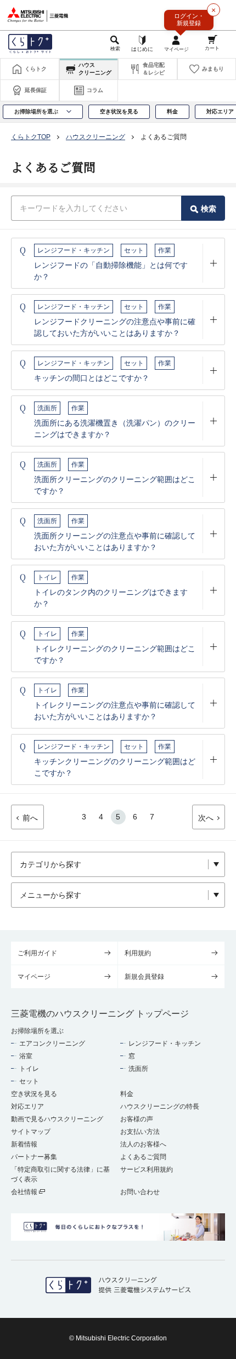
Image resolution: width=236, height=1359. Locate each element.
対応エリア (27, 1106)
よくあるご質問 (143, 1157)
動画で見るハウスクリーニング (57, 1119)
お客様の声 (136, 1119)
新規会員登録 (144, 976)
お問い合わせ (140, 1192)
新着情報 (24, 1144)
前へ (30, 817)
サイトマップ (30, 1132)
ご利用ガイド (37, 953)
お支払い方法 (140, 1132)
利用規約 (138, 953)
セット (29, 1081)
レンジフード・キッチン (164, 1043)
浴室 (25, 1056)
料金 (126, 1094)
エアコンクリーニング (52, 1043)
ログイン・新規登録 (189, 19)
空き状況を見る (34, 1094)
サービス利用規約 (146, 1169)
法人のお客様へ (143, 1144)
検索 (208, 208)
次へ (205, 817)
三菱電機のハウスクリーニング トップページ (100, 1013)
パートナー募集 (34, 1157)
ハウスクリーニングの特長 (159, 1106)
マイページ (34, 976)
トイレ (29, 1069)
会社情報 (25, 1192)
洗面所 (138, 1069)
